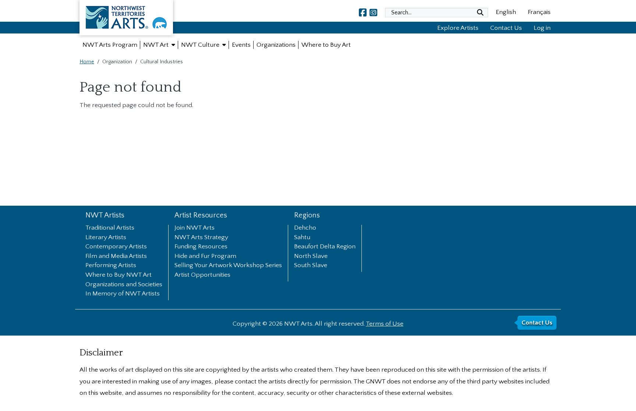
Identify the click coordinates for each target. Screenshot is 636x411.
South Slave (310, 265)
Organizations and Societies (123, 284)
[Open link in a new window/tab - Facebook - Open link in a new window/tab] (363, 12)
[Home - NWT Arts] (126, 19)
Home (87, 62)
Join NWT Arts (194, 228)
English (506, 12)
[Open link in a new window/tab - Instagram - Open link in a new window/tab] (373, 12)
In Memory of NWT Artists (122, 294)
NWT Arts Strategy (201, 237)
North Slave (311, 256)
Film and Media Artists (116, 256)
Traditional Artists (109, 228)
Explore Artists (457, 28)
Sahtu (302, 237)
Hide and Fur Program (205, 256)
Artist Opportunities (202, 275)
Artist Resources (200, 215)
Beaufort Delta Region (325, 247)
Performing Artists (110, 265)
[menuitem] (110, 45)
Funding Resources (200, 247)
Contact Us (506, 28)
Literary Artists (105, 237)
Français (539, 12)
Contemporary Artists (116, 247)
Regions (307, 215)
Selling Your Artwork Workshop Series (228, 265)
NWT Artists (104, 215)
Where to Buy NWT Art (118, 275)
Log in (542, 28)
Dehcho (305, 228)
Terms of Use (384, 323)
